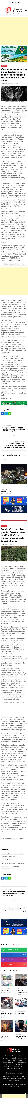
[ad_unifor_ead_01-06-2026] (14, 500)
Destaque (22, 1011)
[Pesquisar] (26, 10)
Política (20, 1068)
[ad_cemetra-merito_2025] (14, 49)
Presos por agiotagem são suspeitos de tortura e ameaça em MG (14, 909)
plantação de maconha (7, 859)
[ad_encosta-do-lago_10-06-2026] (14, 58)
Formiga (17, 988)
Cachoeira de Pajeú (6, 853)
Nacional (13, 1058)
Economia (8, 1064)
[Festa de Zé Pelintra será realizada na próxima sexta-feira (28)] (7, 1026)
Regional (3, 1011)
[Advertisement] (14, 31)
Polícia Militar (5, 866)
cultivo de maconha (18, 853)
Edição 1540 (5, 990)
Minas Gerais (12, 856)
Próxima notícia (19, 441)
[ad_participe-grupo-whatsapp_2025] (14, 403)
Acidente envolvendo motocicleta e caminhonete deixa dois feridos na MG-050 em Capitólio (13, 429)
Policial (14, 1056)
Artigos (8, 1060)
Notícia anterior (8, 425)
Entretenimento (18, 1064)
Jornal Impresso (5, 988)
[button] (2, 459)
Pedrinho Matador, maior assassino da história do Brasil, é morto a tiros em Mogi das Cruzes (15, 445)
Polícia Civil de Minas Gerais (8, 863)
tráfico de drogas (15, 866)
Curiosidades (22, 1062)
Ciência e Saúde (18, 1060)
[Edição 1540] (7, 980)
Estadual (3, 487)
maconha (4, 856)
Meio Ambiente (10, 1068)
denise (5, 83)
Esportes (8, 1066)
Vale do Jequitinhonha (7, 870)
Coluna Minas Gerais (9, 1062)
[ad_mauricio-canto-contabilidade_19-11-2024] (14, 509)
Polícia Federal (21, 863)
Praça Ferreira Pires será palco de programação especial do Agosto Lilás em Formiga (13, 893)
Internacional (18, 1034)
